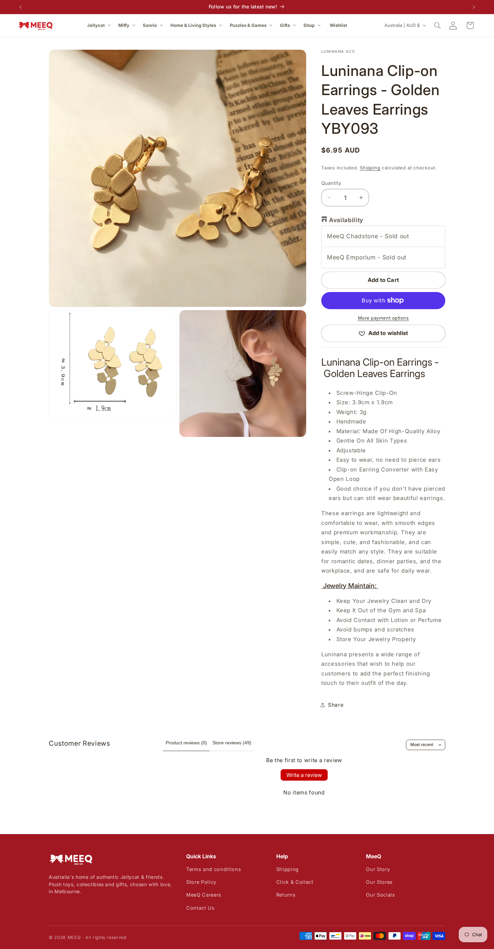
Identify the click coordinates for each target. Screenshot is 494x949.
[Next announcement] (473, 7)
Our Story (378, 869)
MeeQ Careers (203, 895)
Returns (286, 895)
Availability (346, 219)
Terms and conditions (213, 869)
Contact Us (200, 908)
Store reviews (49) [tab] (231, 742)
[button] (99, 25)
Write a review (304, 775)
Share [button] (335, 704)
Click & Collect (295, 882)
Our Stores (379, 882)
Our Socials (380, 895)
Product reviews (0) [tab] (186, 742)
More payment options (383, 318)
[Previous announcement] (20, 7)
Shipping (370, 167)
